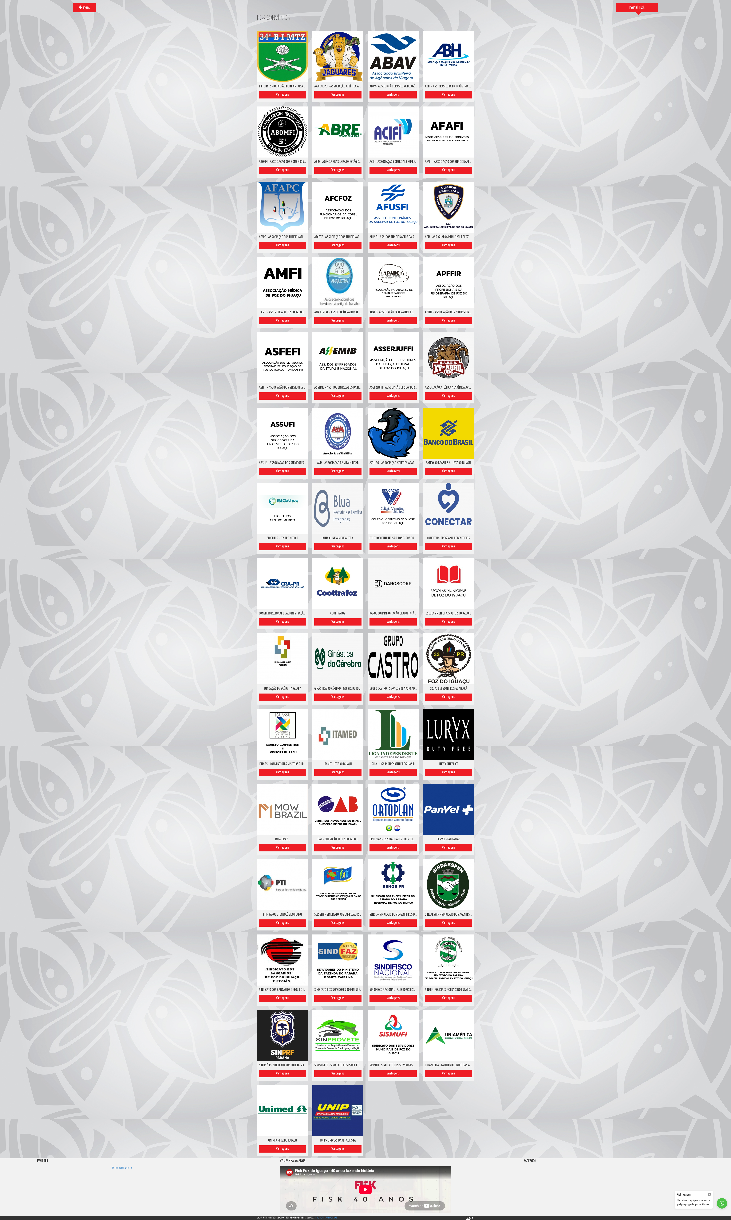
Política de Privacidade (326, 1218)
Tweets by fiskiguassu (122, 1168)
